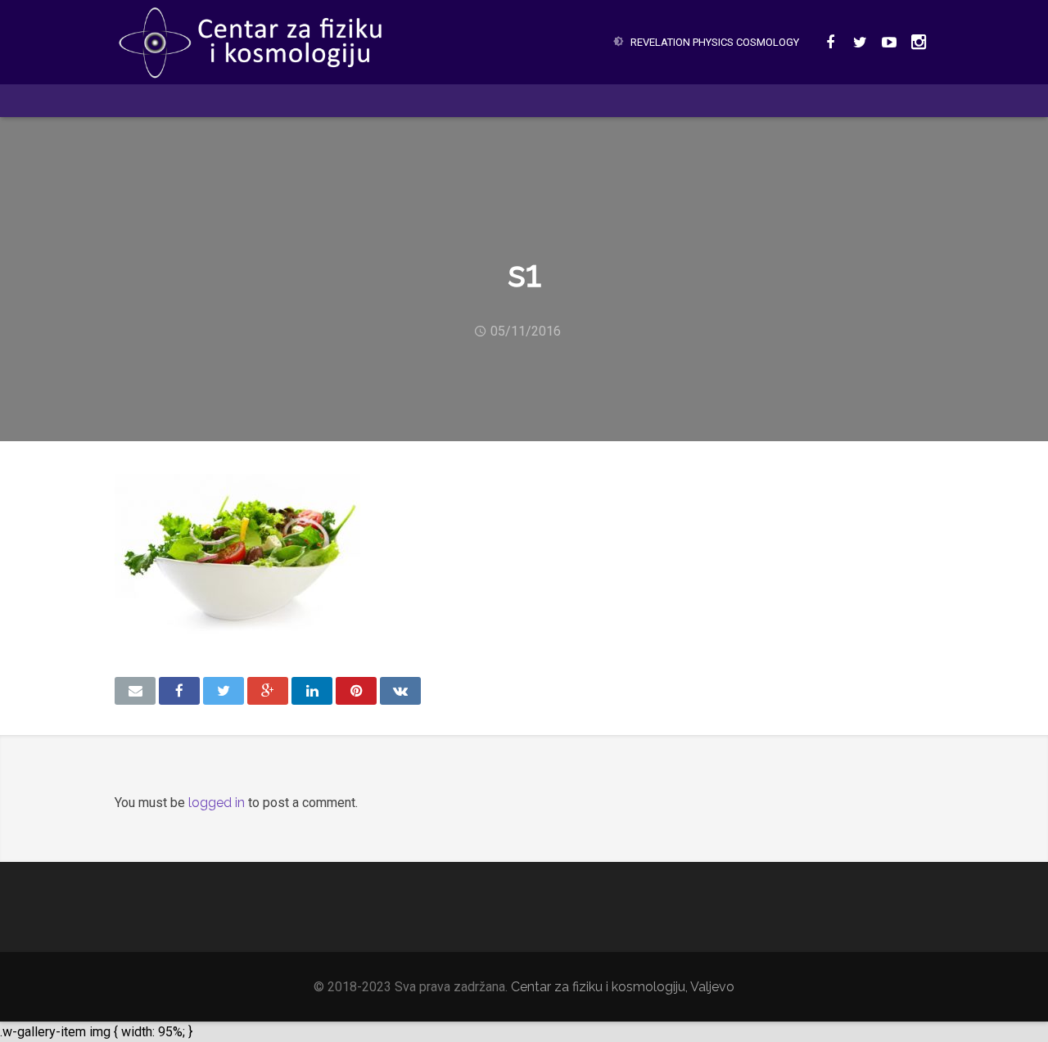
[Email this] (135, 691)
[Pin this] (356, 691)
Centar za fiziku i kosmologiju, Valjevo (622, 987)
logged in (216, 802)
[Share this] (179, 691)
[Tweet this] (223, 691)
